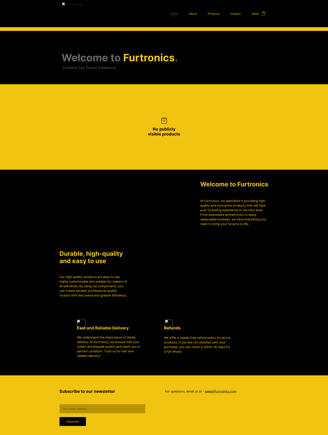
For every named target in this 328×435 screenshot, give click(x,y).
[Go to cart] (263, 13)
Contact (235, 13)
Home (174, 13)
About (193, 13)
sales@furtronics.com (220, 391)
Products (213, 13)
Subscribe (72, 421)
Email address (68, 402)
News (255, 13)
